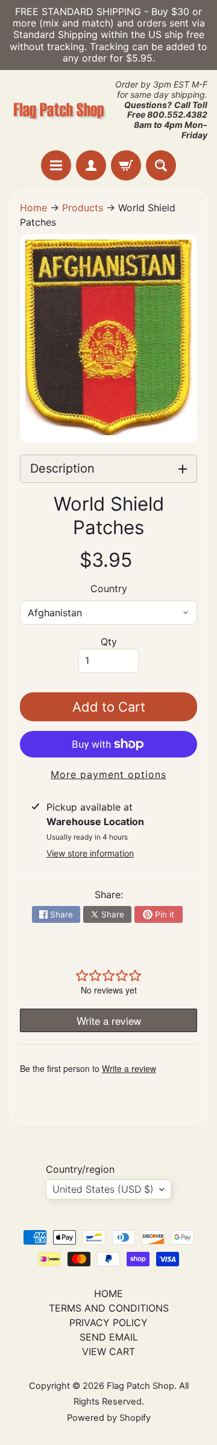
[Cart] (126, 165)
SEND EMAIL (109, 1337)
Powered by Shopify (109, 1417)
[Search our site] (161, 165)
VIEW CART (108, 1351)
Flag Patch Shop (140, 1385)
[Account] (91, 165)
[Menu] (56, 165)
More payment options (108, 774)
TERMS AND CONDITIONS (109, 1308)
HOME (108, 1293)
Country (108, 588)
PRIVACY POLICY (108, 1322)
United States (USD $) (103, 1189)
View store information (90, 853)
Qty (109, 642)
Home (33, 208)
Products (82, 208)
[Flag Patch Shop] (59, 110)
